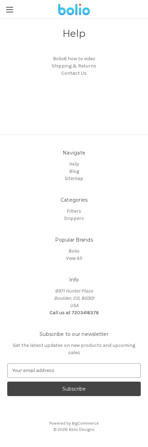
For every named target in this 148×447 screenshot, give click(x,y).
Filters (74, 211)
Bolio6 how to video (74, 59)
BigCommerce (85, 423)
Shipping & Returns (74, 66)
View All (74, 258)
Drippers (74, 218)
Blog (74, 171)
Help (74, 164)
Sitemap (74, 178)
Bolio (74, 251)
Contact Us (74, 73)
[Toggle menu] (9, 9)
